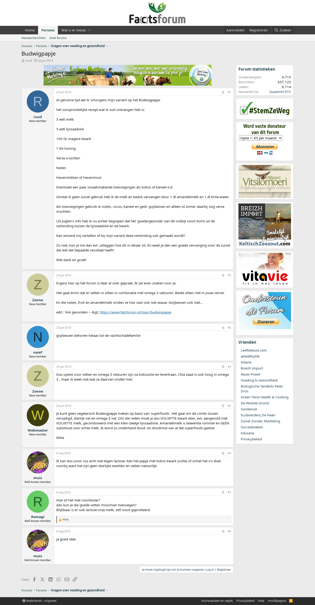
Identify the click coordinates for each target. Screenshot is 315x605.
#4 (229, 367)
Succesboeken (252, 427)
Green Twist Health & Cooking (264, 397)
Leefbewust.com (254, 350)
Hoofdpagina (277, 601)
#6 (229, 453)
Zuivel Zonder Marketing (260, 421)
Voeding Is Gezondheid (259, 380)
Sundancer (249, 409)
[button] (89, 30)
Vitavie (246, 362)
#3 (229, 328)
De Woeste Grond (255, 403)
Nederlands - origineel (40, 601)
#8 (229, 531)
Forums (48, 30)
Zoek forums (58, 38)
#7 (229, 492)
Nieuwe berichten (33, 38)
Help (261, 601)
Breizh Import (252, 368)
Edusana (247, 433)
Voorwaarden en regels (217, 601)
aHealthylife (250, 356)
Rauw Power (251, 374)
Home (30, 30)
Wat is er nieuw (73, 30)
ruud (28, 60)
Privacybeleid (251, 439)
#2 (229, 275)
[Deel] (223, 92)
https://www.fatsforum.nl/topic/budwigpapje (135, 312)
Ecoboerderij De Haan (258, 415)
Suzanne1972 (280, 91)
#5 (229, 406)
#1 (229, 92)
